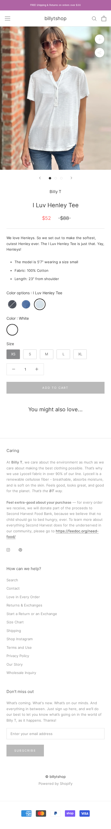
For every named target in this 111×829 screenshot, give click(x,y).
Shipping (13, 630)
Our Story (14, 664)
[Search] (94, 18)
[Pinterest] (20, 549)
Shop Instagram (19, 639)
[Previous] (40, 178)
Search (12, 580)
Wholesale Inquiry (21, 672)
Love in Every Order (23, 597)
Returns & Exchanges (24, 605)
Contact (13, 588)
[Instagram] (8, 549)
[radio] (12, 304)
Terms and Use (19, 647)
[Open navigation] (7, 18)
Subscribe (25, 750)
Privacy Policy (17, 656)
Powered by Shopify (55, 783)
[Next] (71, 178)
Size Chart (15, 622)
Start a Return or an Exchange (31, 614)
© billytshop (55, 776)
